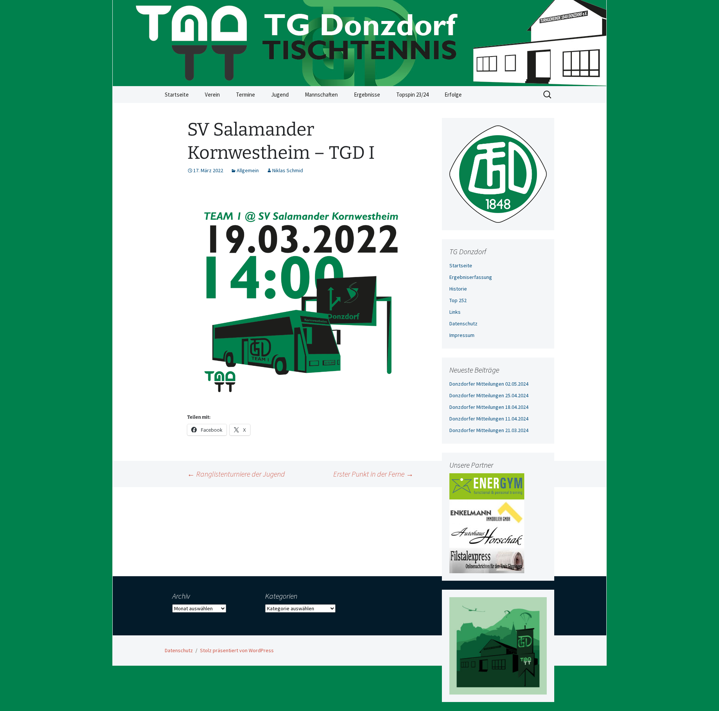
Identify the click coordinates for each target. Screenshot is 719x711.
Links (455, 312)
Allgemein (248, 170)
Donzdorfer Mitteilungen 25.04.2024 (488, 395)
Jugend (280, 94)
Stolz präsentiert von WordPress (237, 650)
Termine (245, 94)
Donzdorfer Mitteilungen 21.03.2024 (488, 430)
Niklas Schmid (287, 170)
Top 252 (458, 300)
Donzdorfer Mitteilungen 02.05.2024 (488, 383)
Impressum (461, 335)
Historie (458, 288)
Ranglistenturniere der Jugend (236, 473)
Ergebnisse (367, 94)
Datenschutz (463, 323)
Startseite (177, 94)
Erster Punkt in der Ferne (373, 473)
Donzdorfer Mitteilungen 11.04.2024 (488, 418)
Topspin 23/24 (412, 94)
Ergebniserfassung (470, 277)
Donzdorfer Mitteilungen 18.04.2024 (488, 407)
